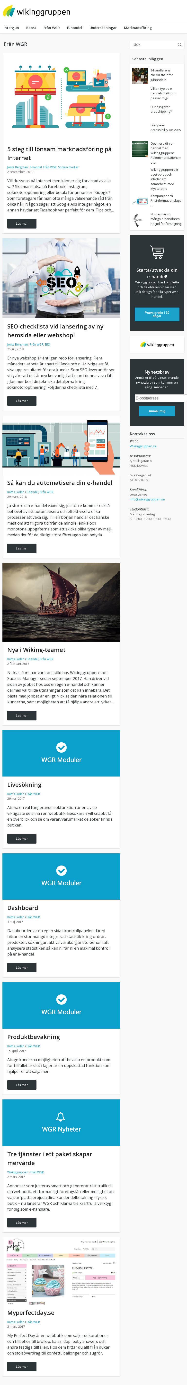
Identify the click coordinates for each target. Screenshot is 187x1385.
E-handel (74, 27)
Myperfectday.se (30, 1312)
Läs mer (22, 223)
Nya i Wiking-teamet (36, 650)
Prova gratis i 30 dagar (157, 314)
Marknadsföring (138, 27)
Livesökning (24, 784)
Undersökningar (103, 27)
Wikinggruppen (17, 1172)
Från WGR (52, 27)
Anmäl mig (157, 411)
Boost (31, 27)
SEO (47, 344)
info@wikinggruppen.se (147, 499)
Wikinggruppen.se (143, 446)
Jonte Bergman (17, 167)
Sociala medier (68, 167)
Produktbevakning (33, 1037)
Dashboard (22, 908)
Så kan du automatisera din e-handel (59, 482)
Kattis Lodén (15, 492)
